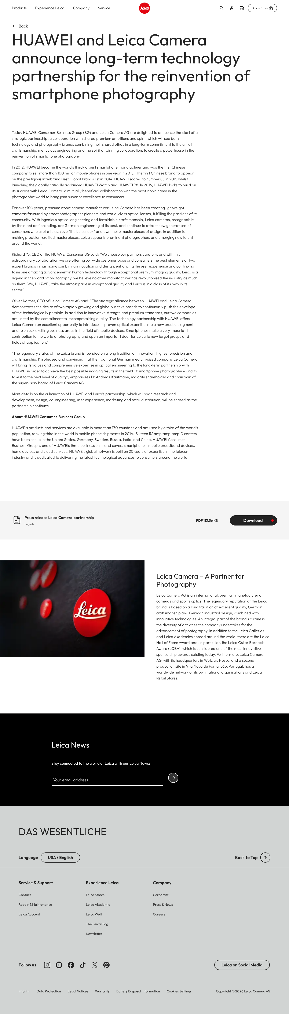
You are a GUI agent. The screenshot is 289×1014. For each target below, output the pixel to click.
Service (104, 7)
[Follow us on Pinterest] (106, 965)
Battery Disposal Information (138, 991)
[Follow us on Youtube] (59, 965)
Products (19, 7)
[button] (265, 857)
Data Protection (49, 991)
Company (81, 7)
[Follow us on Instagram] (47, 965)
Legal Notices (78, 991)
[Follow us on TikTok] (82, 965)
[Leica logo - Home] (144, 8)
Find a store (242, 8)
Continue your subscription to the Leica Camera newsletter (173, 778)
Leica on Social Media (242, 964)
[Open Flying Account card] (231, 8)
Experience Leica (50, 7)
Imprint (24, 991)
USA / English (60, 857)
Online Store (260, 8)
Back (23, 26)
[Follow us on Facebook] (71, 965)
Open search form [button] (221, 8)
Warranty (102, 991)
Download (253, 520)
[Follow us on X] (94, 965)
